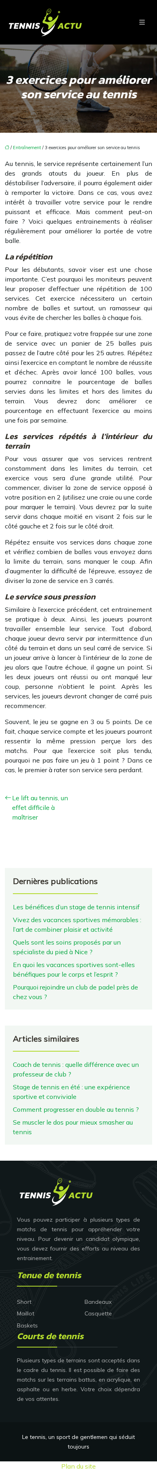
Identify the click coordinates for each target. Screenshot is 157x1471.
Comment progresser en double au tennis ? (76, 1109)
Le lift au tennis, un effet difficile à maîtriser (40, 807)
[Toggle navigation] (142, 22)
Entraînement (27, 147)
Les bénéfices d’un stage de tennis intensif (76, 907)
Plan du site (78, 1466)
